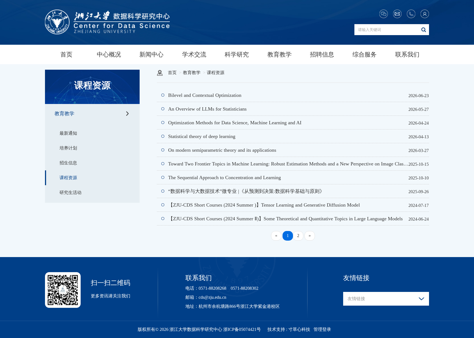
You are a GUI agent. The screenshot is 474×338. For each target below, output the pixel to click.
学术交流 (194, 54)
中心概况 (109, 54)
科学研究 (237, 54)
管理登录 (322, 329)
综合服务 (364, 54)
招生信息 (68, 162)
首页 (66, 54)
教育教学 (279, 54)
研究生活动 (70, 192)
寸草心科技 (299, 329)
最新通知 (68, 133)
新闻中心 (151, 54)
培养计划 (68, 148)
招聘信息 (322, 54)
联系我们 (407, 54)
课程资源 (68, 177)
